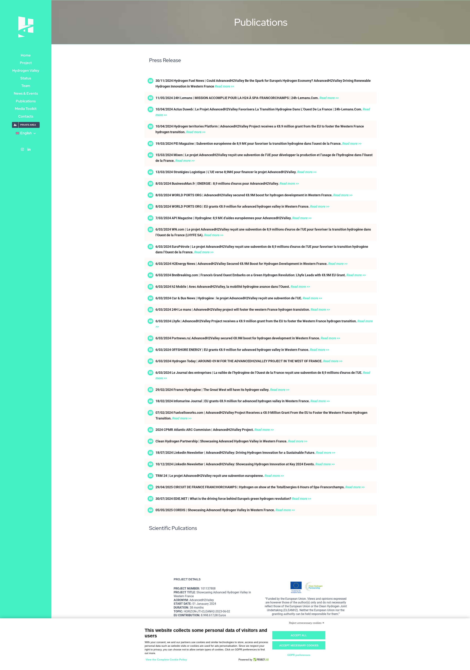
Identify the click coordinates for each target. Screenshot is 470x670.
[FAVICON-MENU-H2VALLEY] (26, 17)
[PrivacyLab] (260, 659)
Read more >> (224, 86)
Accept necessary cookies (298, 645)
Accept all (299, 635)
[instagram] (22, 149)
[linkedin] (29, 149)
